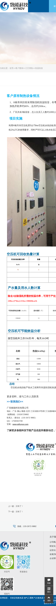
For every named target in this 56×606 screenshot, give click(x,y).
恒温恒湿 (39, 68)
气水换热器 (38, 598)
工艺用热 (29, 68)
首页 (11, 68)
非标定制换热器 (16, 598)
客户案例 (19, 68)
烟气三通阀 (28, 598)
